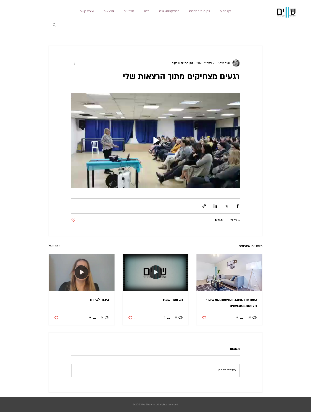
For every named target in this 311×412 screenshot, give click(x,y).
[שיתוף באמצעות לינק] (204, 206)
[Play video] (155, 140)
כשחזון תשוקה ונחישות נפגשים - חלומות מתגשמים (231, 302)
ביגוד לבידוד (99, 299)
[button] (109, 11)
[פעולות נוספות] (74, 63)
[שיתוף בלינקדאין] (215, 206)
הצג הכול (54, 245)
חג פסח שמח (173, 299)
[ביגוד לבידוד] (82, 272)
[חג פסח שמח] (156, 272)
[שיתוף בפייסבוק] (237, 206)
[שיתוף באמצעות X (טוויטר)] (226, 206)
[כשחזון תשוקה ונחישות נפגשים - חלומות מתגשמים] (229, 272)
